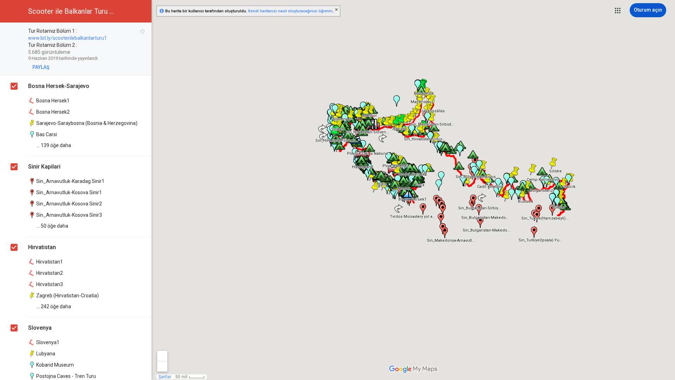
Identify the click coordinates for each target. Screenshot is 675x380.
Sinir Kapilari (44, 166)
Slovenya (40, 327)
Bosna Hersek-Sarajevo (58, 86)
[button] (618, 11)
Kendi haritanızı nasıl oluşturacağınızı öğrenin (290, 11)
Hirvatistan (42, 247)
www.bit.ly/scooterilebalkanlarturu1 (67, 38)
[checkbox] (143, 31)
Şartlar (165, 376)
